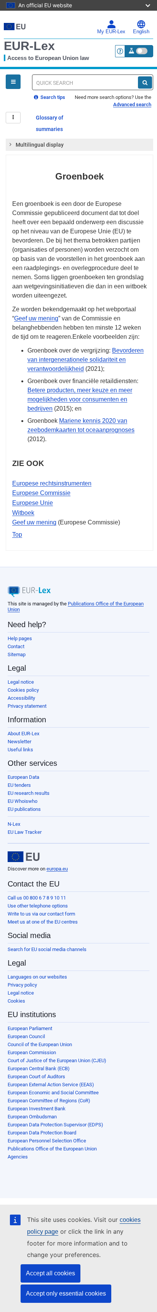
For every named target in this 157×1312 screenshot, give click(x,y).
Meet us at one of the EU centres (43, 922)
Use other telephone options (38, 906)
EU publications (24, 809)
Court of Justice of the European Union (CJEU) (57, 1060)
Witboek (23, 513)
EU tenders (19, 785)
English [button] (141, 31)
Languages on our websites (37, 977)
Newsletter (19, 741)
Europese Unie (32, 503)
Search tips (52, 97)
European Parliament (30, 1028)
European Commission (32, 1052)
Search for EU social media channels (47, 949)
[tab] (79, 144)
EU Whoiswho (22, 801)
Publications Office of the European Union (52, 1149)
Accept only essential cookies (66, 1293)
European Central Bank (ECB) (39, 1068)
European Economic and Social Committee (53, 1092)
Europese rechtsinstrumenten (51, 483)
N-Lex (14, 824)
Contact (16, 646)
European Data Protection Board (42, 1133)
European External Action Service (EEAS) (51, 1084)
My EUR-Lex (111, 31)
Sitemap (17, 654)
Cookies (16, 1001)
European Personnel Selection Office (47, 1141)
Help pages (20, 638)
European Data (23, 777)
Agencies (18, 1157)
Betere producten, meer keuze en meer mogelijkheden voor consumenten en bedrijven (79, 399)
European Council (26, 1036)
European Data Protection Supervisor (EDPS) (55, 1125)
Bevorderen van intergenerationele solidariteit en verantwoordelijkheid (85, 359)
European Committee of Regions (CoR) (49, 1100)
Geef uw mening (36, 318)
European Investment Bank (37, 1108)
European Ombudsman (32, 1116)
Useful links (20, 749)
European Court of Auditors (36, 1076)
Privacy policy (22, 985)
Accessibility (21, 698)
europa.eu (57, 869)
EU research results (29, 793)
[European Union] (24, 856)
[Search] (145, 82)
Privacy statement (27, 706)
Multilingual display (40, 145)
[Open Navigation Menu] (13, 81)
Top (17, 534)
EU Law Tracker (25, 832)
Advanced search (132, 104)
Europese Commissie (41, 493)
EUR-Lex (29, 46)
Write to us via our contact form (41, 914)
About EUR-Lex (23, 733)
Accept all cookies (50, 1273)
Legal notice (21, 682)
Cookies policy (23, 690)
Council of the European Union (40, 1044)
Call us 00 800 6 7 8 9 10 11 (37, 898)
